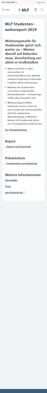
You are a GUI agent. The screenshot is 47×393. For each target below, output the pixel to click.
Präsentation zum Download (22, 163)
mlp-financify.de (13, 192)
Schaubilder (11, 180)
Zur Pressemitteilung (16, 129)
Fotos (8, 186)
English (41, 2)
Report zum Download (19, 146)
